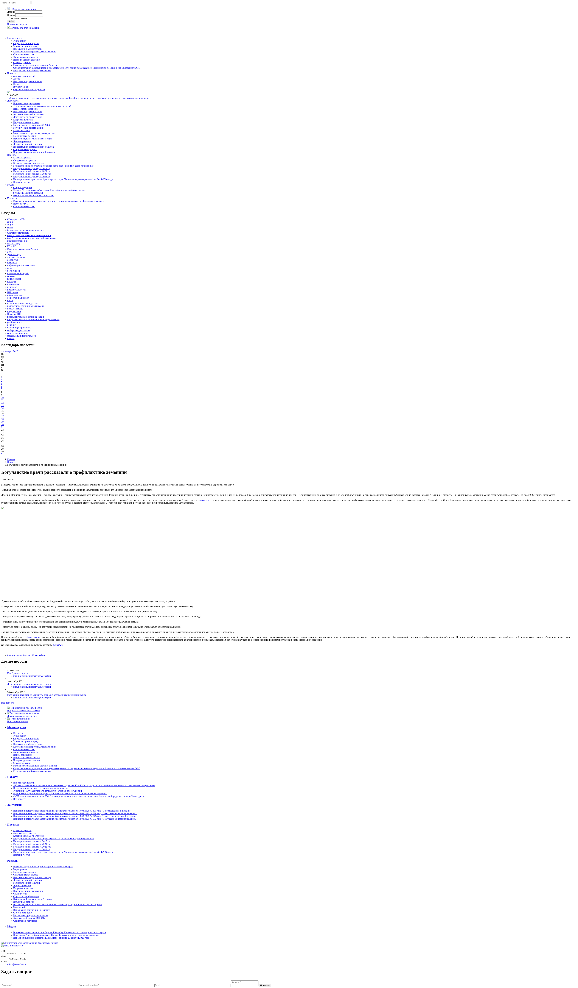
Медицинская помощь (24, 136)
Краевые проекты (22, 157)
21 (2, 427)
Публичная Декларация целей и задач (32, 138)
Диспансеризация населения (22, 716)
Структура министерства (26, 43)
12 (2, 402)
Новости (11, 73)
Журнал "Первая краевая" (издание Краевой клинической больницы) (48, 190)
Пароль (11, 15)
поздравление (14, 311)
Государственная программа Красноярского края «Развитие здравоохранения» (53, 165)
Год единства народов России (22, 249)
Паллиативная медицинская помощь (32, 877)
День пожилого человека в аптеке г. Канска (29, 684)
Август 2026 (11, 351)
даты (9, 251)
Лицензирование (22, 141)
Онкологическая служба (25, 874)
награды (11, 281)
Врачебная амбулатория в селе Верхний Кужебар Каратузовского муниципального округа (59, 932)
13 (2, 405)
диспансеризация (16, 257)
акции (10, 222)
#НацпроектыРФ (16, 219)
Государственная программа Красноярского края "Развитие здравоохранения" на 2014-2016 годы (63, 179)
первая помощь (15, 308)
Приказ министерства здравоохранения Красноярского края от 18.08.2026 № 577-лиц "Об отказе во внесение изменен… (75, 819)
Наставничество (21, 182)
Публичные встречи (23, 902)
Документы (13, 100)
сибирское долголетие (18, 330)
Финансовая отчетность (25, 57)
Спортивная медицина (25, 149)
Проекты (11, 155)
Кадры (16, 84)
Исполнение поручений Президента (32, 910)
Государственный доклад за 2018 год (32, 168)
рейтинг (11, 325)
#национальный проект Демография (26, 655)
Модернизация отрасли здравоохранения (34, 133)
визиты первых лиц (17, 241)
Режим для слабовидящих (25, 28)
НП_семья (12, 292)
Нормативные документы (26, 103)
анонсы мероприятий (24, 76)
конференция (14, 279)
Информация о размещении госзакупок (33, 146)
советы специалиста (17, 333)
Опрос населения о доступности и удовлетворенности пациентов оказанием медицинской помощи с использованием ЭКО (76, 68)
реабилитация (14, 322)
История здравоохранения (26, 59)
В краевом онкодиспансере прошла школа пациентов (40, 788)
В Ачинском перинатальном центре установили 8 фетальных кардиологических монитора (60, 793)
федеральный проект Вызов (21, 335)
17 (2, 416)
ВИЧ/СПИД (13, 243)
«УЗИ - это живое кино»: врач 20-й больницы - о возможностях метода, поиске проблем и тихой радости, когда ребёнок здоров (78, 796)
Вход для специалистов (24, 9)
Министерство (14, 38)
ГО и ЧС (11, 246)
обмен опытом (14, 295)
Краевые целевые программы (28, 163)
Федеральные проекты (24, 160)
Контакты (12, 198)
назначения (13, 284)
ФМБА (10, 338)
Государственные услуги (26, 122)
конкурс (11, 276)
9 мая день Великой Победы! (28, 193)
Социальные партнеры (25, 920)
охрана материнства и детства (22, 303)
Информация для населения (27, 81)
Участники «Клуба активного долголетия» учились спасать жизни (47, 791)
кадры (10, 268)
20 (2, 424)
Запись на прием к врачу (26, 46)
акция (10, 224)
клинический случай (18, 273)
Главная (11, 459)
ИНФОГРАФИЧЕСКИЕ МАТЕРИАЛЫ (33, 195)
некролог (12, 287)
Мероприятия (20, 869)
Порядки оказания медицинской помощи (34, 152)
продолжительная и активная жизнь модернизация (33, 319)
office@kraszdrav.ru (16, 964)
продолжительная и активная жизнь (25, 316)
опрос (10, 300)
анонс (10, 227)
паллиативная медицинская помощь (25, 306)
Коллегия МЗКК (21, 130)
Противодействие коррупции (28, 891)
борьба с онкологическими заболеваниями (29, 235)
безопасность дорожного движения (25, 230)
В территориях (20, 87)
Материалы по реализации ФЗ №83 (31, 125)
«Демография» (32, 637)
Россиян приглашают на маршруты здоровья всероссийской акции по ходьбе (46, 695)
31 (2, 454)
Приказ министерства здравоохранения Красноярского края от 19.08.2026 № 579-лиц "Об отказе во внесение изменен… (75, 813)
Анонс (16, 78)
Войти (11, 21)
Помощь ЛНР (14, 314)
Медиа (10, 184)
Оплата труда (20, 893)
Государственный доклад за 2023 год (32, 176)
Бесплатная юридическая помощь (30, 915)
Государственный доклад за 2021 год (32, 171)
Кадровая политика (23, 119)
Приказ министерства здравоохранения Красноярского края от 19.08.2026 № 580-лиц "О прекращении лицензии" (72, 810)
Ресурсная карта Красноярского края (32, 70)
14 (2, 408)
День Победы (14, 254)
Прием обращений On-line (26, 757)
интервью (12, 262)
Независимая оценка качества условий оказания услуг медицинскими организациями (57, 904)
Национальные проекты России (23, 710)
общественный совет (18, 298)
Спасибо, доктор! (22, 62)
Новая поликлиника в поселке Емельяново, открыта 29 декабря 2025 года (51, 937)
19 (2, 421)
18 (2, 419)
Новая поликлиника (17, 721)
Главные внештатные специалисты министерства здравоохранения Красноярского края (58, 201)
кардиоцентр (13, 270)
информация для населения (21, 265)
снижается (203, 500)
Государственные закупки (26, 883)
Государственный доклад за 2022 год (32, 174)
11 (2, 400)
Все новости (7, 702)
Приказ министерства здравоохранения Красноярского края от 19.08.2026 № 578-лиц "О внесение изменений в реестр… (75, 816)
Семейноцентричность (19, 327)
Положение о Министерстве (27, 49)
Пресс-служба (20, 203)
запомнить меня (18, 18)
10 (2, 397)
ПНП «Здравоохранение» (26, 109)
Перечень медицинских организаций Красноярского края (43, 866)
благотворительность (18, 232)
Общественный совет (24, 54)
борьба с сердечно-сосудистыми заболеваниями (31, 238)
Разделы (12, 860)
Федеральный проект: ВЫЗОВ (29, 918)
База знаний (19, 907)
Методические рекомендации (28, 127)
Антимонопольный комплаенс (29, 114)
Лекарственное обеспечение (27, 144)
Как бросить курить (17, 673)
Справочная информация (26, 896)
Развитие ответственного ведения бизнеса (35, 65)
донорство (12, 260)
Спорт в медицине (22, 187)
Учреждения (19, 40)
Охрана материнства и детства (29, 89)
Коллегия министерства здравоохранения (34, 51)
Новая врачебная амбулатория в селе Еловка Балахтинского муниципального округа (56, 935)
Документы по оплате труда (27, 117)
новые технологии (16, 289)
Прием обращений (22, 755)
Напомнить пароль (17, 24)
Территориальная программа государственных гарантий (42, 106)
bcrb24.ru (58, 645)
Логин (10, 12)
